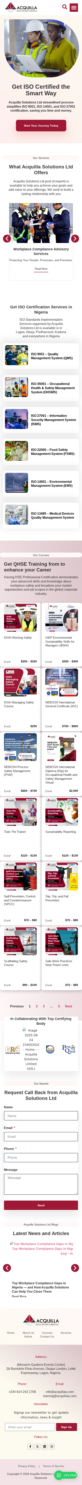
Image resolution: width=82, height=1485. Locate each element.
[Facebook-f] (30, 1446)
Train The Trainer (15, 831)
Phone (9, 1149)
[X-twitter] (37, 1446)
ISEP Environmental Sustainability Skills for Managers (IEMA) (59, 641)
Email (8, 1128)
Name (8, 1107)
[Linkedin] (44, 1446)
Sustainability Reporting (60, 831)
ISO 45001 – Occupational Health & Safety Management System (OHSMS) (53, 388)
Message (11, 1169)
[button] (74, 7)
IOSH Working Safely (18, 637)
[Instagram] (52, 1446)
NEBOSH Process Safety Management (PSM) (17, 770)
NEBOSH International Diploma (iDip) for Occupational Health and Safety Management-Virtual (61, 774)
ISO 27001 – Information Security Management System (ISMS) (53, 420)
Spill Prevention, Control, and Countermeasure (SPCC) (20, 900)
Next (68, 1006)
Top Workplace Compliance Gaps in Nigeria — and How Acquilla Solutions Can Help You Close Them (40, 1287)
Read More (41, 268)
